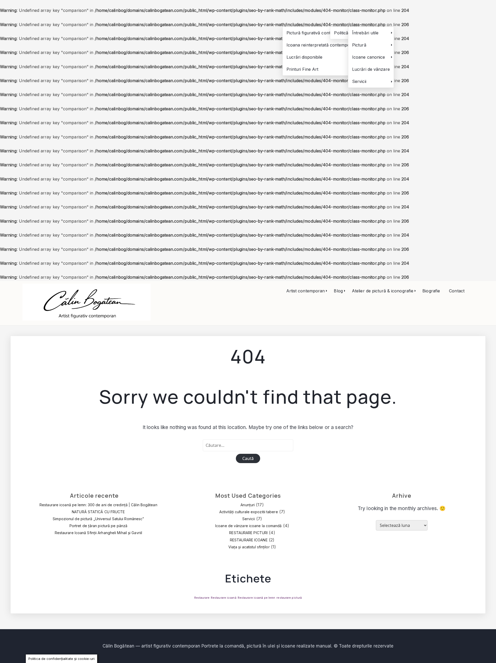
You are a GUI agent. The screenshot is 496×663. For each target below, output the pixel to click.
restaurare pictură (289, 597)
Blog (338, 290)
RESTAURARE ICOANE (249, 540)
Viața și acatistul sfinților (249, 547)
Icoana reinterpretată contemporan (321, 45)
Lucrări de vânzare (371, 69)
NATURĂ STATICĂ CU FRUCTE (98, 512)
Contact (456, 290)
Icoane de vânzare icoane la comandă (248, 526)
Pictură (359, 45)
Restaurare (202, 597)
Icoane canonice (368, 57)
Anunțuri (248, 505)
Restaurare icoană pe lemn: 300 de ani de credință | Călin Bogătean (98, 505)
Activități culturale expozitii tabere (248, 512)
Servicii (359, 81)
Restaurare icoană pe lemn (256, 597)
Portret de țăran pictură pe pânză (98, 526)
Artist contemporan (305, 290)
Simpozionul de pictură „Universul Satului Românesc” (98, 519)
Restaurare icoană (223, 597)
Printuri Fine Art (302, 69)
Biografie (431, 290)
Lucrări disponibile (304, 57)
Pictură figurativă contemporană (318, 32)
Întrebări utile (365, 32)
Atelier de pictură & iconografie (382, 290)
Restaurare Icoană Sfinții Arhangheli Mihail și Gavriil (98, 533)
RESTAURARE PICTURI (248, 533)
